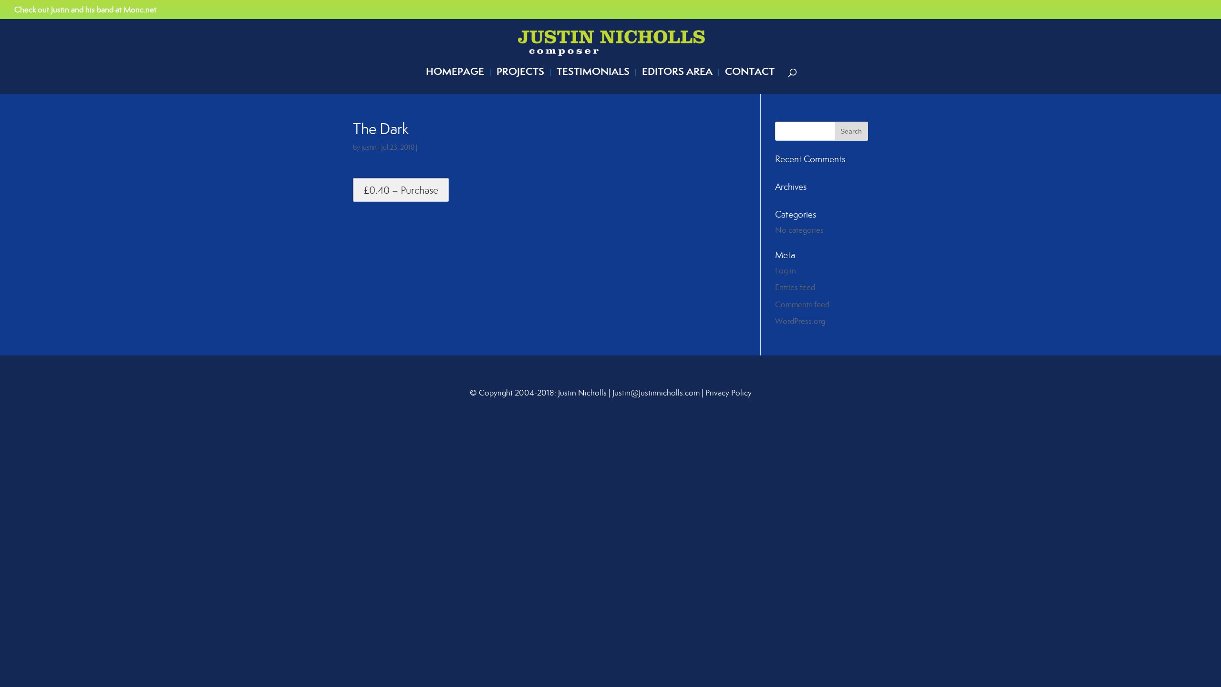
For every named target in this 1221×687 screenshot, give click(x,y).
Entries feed (795, 287)
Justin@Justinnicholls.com (656, 392)
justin (369, 147)
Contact (750, 73)
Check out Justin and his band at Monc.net (85, 10)
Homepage (455, 73)
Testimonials (593, 73)
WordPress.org (800, 321)
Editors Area (677, 73)
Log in (785, 270)
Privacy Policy (728, 392)
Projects (520, 73)
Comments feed (802, 304)
